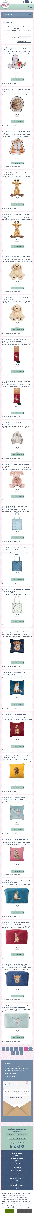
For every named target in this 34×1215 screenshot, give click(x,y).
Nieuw (17, 1180)
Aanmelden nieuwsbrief (16, 1138)
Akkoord (9, 1211)
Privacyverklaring (17, 1163)
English (17, 1160)
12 (25, 1049)
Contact (17, 1161)
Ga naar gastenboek (10, 1076)
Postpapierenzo (17, 1184)
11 (21, 1049)
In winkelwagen (17, 79)
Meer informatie (24, 1211)
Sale (17, 1175)
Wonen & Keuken (17, 1172)
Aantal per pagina (23, 41)
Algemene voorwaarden (17, 1158)
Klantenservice (17, 1153)
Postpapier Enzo (17, 1168)
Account (17, 1155)
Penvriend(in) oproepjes (17, 1185)
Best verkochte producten (17, 1178)
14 (13, 1053)
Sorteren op (25, 37)
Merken (17, 1177)
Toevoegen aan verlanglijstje (12, 83)
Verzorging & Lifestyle (17, 1170)
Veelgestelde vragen (17, 1156)
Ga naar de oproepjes (17, 1097)
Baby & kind (17, 1173)
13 (30, 1049)
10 (16, 1049)
